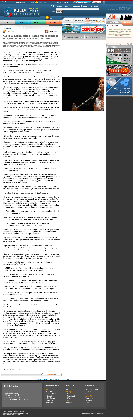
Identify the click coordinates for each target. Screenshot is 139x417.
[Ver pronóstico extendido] (36, 2)
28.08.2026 (22, 2)
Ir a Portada (6, 2)
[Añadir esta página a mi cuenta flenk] (47, 32)
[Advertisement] (82, 58)
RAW (32, 2)
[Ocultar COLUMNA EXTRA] (104, 3)
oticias (59, 6)
